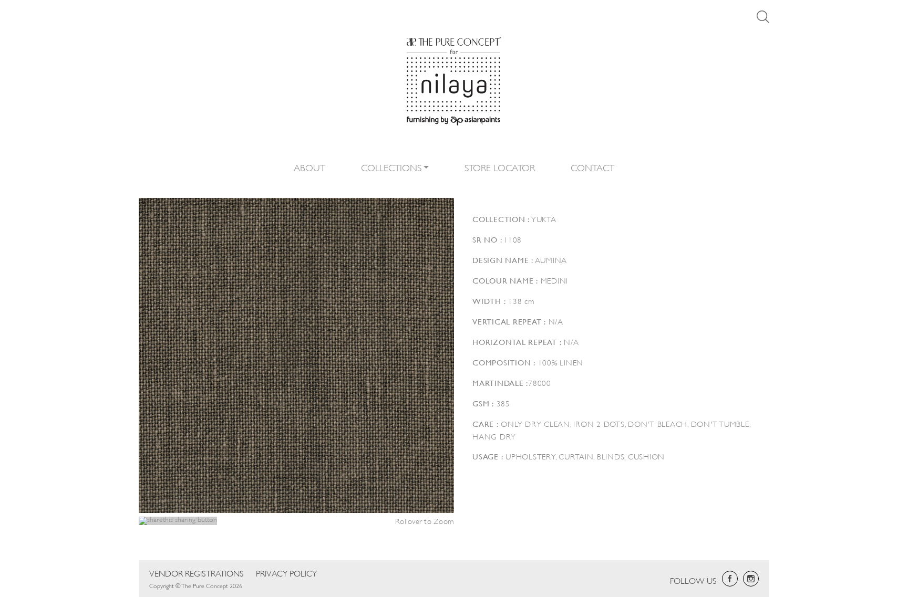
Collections (391, 167)
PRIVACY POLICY (286, 572)
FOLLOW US (693, 580)
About (309, 167)
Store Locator (500, 167)
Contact (592, 167)
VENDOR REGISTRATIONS (196, 572)
